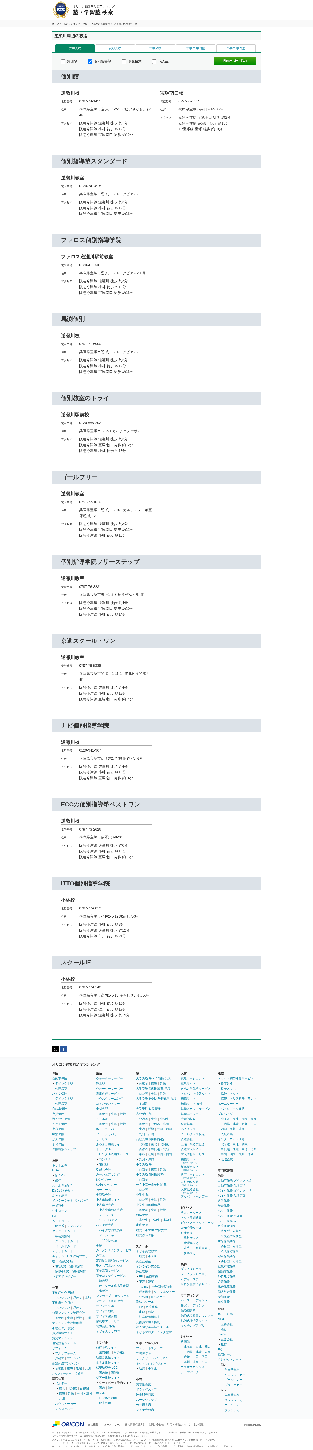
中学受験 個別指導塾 (150, 1174)
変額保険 (224, 1296)
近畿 (79, 1318)
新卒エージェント (193, 1176)
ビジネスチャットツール (197, 1222)
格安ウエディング (193, 1305)
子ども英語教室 (146, 1251)
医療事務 (152, 1276)
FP (141, 1276)
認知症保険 (225, 1271)
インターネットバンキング (70, 1200)
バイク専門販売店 (111, 1230)
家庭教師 (142, 1225)
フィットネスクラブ (149, 1348)
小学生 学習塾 (236, 48)
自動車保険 (59, 1078)
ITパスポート (160, 1296)
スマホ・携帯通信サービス (236, 1078)
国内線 (103, 1372)
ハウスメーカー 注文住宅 (67, 1373)
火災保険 (58, 1114)
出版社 (103, 1291)
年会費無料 (62, 1236)
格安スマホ (228, 1088)
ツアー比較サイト (108, 1377)
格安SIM (226, 1083)
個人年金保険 (227, 1291)
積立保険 (224, 1301)
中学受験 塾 (144, 1164)
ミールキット (105, 1119)
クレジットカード (64, 1231)
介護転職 (187, 1124)
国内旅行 (105, 1352)
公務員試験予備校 (148, 1322)
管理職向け (191, 1243)
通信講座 (142, 1271)
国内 (102, 1387)
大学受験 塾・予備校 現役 (153, 1078)
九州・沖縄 (146, 1134)
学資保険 (58, 1144)
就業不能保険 (227, 1266)
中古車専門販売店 (111, 1210)
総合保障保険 (227, 1286)
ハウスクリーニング (109, 1098)
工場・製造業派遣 (193, 1144)
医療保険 (58, 1134)
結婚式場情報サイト (194, 1320)
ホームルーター (228, 1103)
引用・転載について (178, 1424)
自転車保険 (59, 1108)
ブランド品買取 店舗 (110, 1301)
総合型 (103, 1280)
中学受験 (155, 48)
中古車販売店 (105, 1204)
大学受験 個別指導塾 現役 (153, 1088)
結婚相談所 (188, 1310)
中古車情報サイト (108, 1199)
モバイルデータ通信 (231, 1108)
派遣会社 (187, 1139)
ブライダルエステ (193, 1269)
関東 (208, 1346)
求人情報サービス (193, 1154)
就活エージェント (193, 1078)
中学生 (155, 1220)
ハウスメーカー (65, 1403)
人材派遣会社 (190, 1191)
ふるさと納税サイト (109, 1144)
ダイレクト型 (64, 1083)
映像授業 (134, 61)
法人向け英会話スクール (152, 1327)
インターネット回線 (231, 1139)
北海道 (143, 1119)
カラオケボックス (193, 1367)
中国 (254, 1124)
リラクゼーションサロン (152, 1358)
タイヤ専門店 (145, 1410)
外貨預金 (58, 1205)
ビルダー (61, 1383)
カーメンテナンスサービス (114, 1250)
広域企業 (227, 1134)
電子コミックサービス (111, 1275)
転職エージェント (193, 1114)
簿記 (151, 1281)
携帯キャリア (230, 1093)
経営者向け (191, 1237)
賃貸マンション (62, 1338)
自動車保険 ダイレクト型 (234, 1180)
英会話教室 (143, 1261)
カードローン (61, 1221)
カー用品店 (143, 1404)
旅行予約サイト (106, 1347)
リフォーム (59, 1348)
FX (54, 1216)
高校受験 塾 (144, 1114)
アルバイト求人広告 (194, 1196)
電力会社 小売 (105, 1326)
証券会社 (61, 1175)
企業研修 (187, 1233)
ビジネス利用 (108, 1398)
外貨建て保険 (227, 1276)
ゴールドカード (65, 1246)
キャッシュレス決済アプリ (70, 1256)
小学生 (167, 1220)
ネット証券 (59, 1165)
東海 (70, 1318)
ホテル (100, 1393)
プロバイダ (225, 1114)
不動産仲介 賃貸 (63, 1328)
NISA (55, 1170)
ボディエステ (190, 1279)
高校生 (143, 1220)
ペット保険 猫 (227, 1221)
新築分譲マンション (65, 1363)
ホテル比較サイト (108, 1362)
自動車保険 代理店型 (232, 1185)
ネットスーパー (106, 1129)
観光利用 (105, 1403)
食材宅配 (102, 1108)
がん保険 (58, 1139)
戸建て (77, 1297)
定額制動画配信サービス (112, 1260)
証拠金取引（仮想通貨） (71, 1271)
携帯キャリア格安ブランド (239, 1098)
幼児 (142, 1256)
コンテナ (105, 1159)
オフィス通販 (105, 1311)
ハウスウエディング (194, 1300)
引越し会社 (103, 1169)
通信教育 (142, 1215)
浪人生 (163, 61)
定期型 (237, 1231)
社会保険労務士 (161, 1286)
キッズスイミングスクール (152, 1363)
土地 (88, 1297)
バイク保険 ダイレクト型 (234, 1190)
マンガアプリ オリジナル (113, 1295)
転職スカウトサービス (196, 1108)
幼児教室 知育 (145, 1235)
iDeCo (222, 1334)
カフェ (100, 1255)
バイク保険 (59, 1093)
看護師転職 (188, 1119)
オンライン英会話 (148, 1266)
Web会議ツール (191, 1227)
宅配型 (103, 1164)
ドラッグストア (146, 1389)
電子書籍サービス (108, 1270)
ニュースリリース (111, 1424)
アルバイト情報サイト (196, 1093)
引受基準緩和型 (231, 1236)
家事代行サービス (108, 1093)
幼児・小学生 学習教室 (151, 1230)
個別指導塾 (102, 61)
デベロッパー (64, 1408)
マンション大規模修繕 (67, 1323)
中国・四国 (84, 1393)
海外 (111, 1387)
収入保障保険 (230, 1251)
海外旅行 (120, 1352)
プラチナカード (235, 1384)
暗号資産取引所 (62, 1261)
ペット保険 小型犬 (230, 1216)
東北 (62, 1388)
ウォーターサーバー (109, 1078)
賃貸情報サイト (62, 1333)
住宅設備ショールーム (67, 1343)
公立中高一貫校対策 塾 (151, 1184)
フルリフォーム (65, 1353)
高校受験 (115, 48)
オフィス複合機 (106, 1316)
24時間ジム (143, 1353)
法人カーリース (191, 1212)
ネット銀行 (59, 1195)
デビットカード (62, 1251)
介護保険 (224, 1281)
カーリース (103, 1189)
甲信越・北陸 (160, 1124)
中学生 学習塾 (195, 48)
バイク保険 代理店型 (232, 1195)
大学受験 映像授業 (148, 1108)
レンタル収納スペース (114, 1154)
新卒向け (190, 1253)
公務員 (143, 1296)
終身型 (225, 1231)
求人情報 (198, 1424)
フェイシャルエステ (194, 1274)
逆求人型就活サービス (196, 1088)
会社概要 (93, 1424)
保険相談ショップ (64, 1149)
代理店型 (61, 1088)
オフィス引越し (106, 1306)
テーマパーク (190, 1372)
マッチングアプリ (193, 1325)
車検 (99, 1245)
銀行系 (59, 1226)
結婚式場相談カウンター (197, 1315)
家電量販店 (143, 1384)
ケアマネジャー (164, 1291)
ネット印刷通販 (191, 1217)
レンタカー (103, 1179)
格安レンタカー (106, 1184)
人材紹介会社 (190, 1183)
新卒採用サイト (191, 1168)
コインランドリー (108, 1103)
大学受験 (75, 48)
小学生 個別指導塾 (148, 1204)
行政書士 (145, 1291)
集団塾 (71, 61)
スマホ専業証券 (62, 1185)
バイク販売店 (105, 1225)
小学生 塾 (142, 1194)
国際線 (115, 1372)
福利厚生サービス (108, 1321)
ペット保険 (59, 1124)
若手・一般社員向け (197, 1248)
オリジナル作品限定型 (114, 1285)
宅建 (142, 1281)
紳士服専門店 (145, 1394)
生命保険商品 (227, 1241)
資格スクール (145, 1301)
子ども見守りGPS (108, 1331)
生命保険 (58, 1129)
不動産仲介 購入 (63, 1302)
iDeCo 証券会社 (62, 1190)
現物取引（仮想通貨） (70, 1266)
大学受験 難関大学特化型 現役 (156, 1098)
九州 (88, 1318)
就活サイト (188, 1083)
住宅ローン (59, 1210)
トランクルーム (106, 1149)
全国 (205, 1362)
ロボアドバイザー (64, 1276)
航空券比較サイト (108, 1357)
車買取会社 (103, 1194)
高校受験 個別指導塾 (150, 1139)
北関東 (72, 1388)
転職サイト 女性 (191, 1103)
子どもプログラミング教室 (154, 1332)
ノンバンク (74, 1226)
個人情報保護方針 (135, 1424)
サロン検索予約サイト (196, 1284)
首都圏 (59, 1318)
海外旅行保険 (61, 1119)
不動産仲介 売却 (63, 1292)
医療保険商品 (227, 1226)
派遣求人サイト (191, 1149)
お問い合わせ (156, 1424)
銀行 (58, 1180)
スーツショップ (146, 1399)
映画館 (185, 1341)
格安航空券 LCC (107, 1367)
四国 (224, 1129)
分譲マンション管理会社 (68, 1312)
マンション (62, 1297)
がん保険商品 (227, 1256)
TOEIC (143, 1286)
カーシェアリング (108, 1174)
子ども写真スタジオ (109, 1265)
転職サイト (188, 1098)
